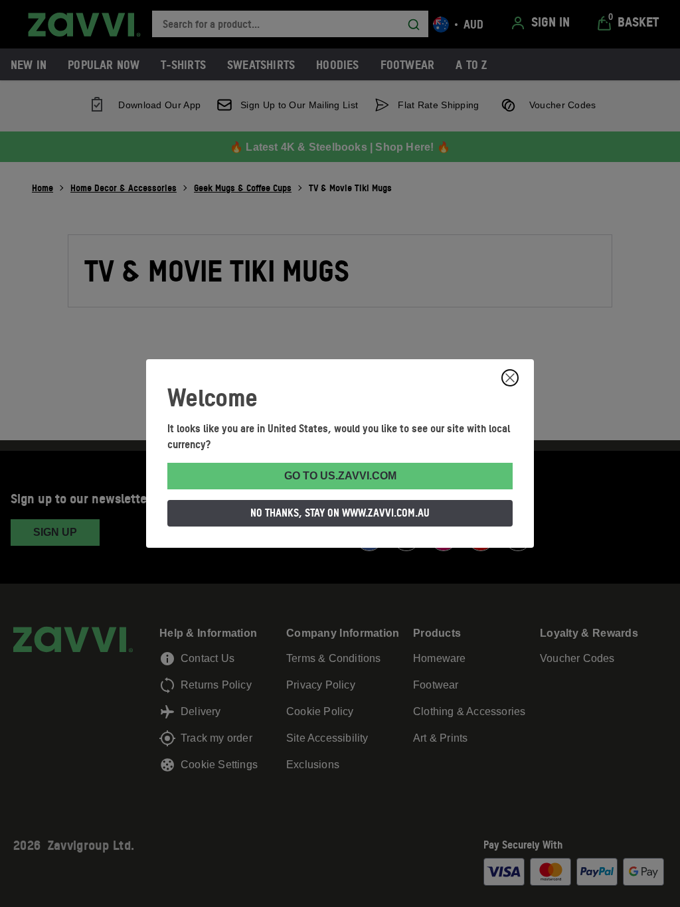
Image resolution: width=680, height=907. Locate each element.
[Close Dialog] (510, 378)
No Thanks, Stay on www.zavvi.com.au (340, 512)
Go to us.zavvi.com (340, 475)
